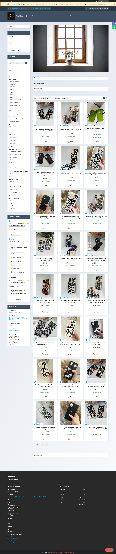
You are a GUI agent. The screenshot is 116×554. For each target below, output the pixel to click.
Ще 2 (11, 146)
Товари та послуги (41, 78)
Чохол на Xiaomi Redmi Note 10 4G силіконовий (70, 130)
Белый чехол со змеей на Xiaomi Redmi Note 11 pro (45, 385)
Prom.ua (65, 551)
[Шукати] (28, 26)
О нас (55, 16)
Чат (111, 550)
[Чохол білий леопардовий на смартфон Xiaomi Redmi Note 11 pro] (70, 329)
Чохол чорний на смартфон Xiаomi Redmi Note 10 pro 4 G (45, 217)
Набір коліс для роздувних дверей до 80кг (19, 248)
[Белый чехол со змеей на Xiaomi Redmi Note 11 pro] (45, 371)
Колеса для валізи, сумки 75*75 (18, 229)
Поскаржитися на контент (57, 552)
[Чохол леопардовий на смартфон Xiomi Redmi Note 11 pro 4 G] (70, 371)
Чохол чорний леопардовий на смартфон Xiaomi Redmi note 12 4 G (96, 428)
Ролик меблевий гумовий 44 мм (18, 293)
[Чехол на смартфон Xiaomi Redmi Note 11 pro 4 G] (45, 413)
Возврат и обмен (13, 479)
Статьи (10, 40)
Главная (34, 16)
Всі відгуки (19, 299)
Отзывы (11, 47)
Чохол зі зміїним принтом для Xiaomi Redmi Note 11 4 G (96, 301)
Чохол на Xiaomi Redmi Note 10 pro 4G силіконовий (96, 217)
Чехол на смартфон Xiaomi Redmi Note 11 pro (96, 343)
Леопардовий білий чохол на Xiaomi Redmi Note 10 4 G (96, 174)
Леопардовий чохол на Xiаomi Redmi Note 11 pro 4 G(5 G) (45, 343)
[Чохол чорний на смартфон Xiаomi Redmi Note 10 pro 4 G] (45, 202)
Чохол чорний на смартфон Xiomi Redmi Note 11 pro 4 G (71, 428)
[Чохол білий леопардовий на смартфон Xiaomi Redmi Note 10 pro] (70, 202)
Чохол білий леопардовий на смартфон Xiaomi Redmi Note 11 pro (70, 343)
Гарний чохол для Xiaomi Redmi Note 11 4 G (71, 259)
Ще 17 (11, 195)
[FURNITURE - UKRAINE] (11, 16)
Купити (46, 141)
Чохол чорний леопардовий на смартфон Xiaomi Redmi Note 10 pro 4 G (45, 173)
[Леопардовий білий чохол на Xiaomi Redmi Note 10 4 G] (96, 158)
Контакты (63, 16)
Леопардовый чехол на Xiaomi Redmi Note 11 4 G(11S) (45, 259)
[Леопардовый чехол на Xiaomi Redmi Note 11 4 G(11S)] (45, 244)
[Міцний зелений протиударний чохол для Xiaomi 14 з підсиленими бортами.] (96, 114)
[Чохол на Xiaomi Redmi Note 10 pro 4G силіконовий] (96, 202)
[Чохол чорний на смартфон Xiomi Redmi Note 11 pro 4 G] (70, 413)
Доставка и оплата (75, 16)
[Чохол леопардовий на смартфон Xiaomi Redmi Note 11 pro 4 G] (96, 371)
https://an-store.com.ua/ (13, 542)
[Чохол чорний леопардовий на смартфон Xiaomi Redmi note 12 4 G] (96, 413)
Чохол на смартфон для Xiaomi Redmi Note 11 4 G (45, 301)
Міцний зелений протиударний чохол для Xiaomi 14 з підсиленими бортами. (96, 130)
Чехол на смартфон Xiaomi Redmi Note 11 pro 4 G (45, 428)
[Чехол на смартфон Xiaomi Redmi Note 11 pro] (96, 329)
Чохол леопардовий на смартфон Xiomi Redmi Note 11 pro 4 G (70, 385)
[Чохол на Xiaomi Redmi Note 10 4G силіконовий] (70, 114)
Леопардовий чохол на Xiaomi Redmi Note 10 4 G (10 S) (45, 130)
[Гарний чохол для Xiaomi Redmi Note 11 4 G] (70, 244)
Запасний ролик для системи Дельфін (18, 291)
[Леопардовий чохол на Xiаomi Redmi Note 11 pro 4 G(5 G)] (45, 329)
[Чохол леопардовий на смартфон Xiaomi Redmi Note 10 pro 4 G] (96, 244)
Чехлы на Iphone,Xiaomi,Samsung (55, 78)
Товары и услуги (45, 16)
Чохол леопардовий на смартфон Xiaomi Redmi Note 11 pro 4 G (96, 385)
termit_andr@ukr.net (14, 330)
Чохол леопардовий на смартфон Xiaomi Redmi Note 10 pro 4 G (96, 259)
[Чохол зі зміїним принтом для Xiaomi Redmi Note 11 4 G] (96, 286)
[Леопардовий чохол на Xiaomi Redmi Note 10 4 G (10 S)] (45, 114)
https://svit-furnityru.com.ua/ (14, 538)
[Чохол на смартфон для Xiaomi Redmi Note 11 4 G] (45, 286)
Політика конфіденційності (69, 552)
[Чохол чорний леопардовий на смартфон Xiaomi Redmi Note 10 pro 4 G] (45, 158)
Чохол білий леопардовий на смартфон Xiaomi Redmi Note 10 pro (70, 217)
